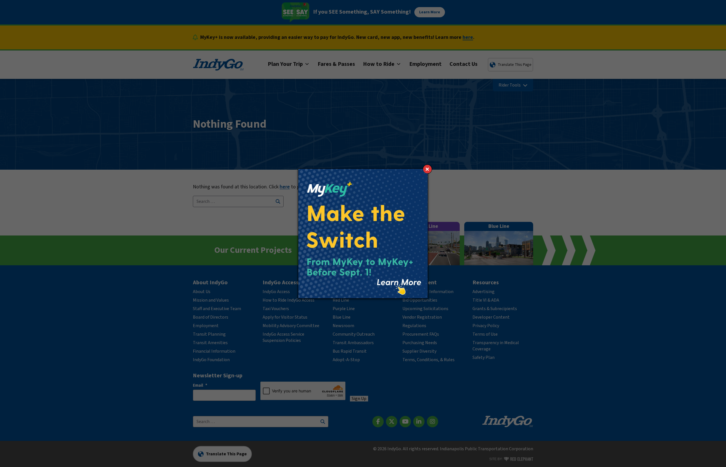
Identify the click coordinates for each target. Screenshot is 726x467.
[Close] (427, 169)
